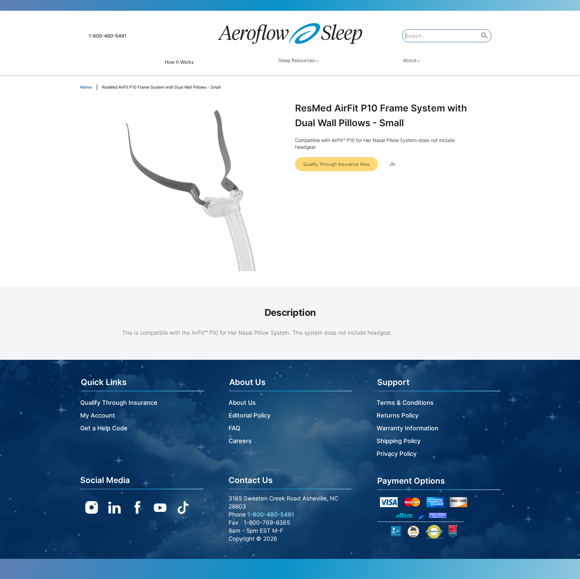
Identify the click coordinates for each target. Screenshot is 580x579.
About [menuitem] (409, 60)
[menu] (290, 62)
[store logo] (290, 30)
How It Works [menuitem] (179, 62)
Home (86, 87)
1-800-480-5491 (108, 36)
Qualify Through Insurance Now (336, 164)
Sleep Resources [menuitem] (296, 60)
